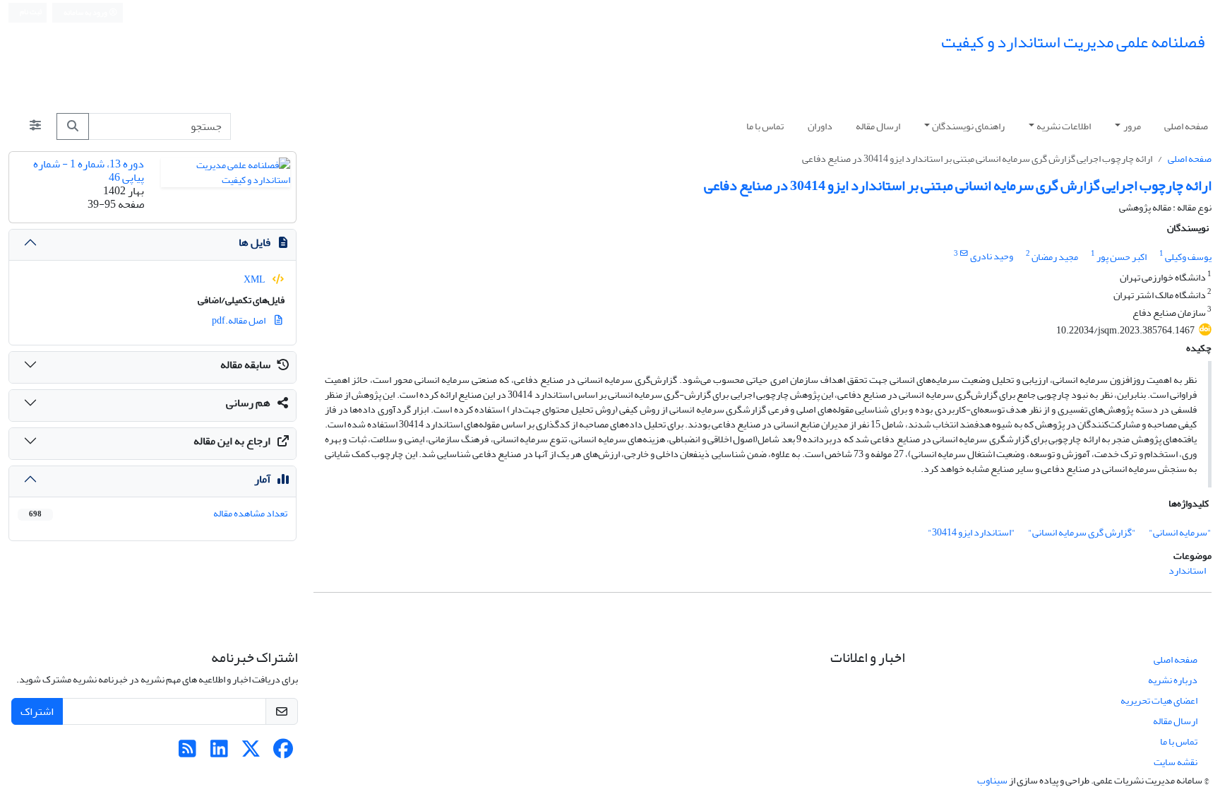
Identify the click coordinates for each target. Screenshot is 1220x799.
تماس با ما (765, 126)
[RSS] (187, 752)
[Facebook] (283, 752)
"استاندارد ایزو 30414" (971, 532)
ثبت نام (31, 12)
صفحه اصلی (1186, 126)
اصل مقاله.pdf (239, 320)
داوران (820, 126)
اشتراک (37, 711)
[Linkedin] (219, 752)
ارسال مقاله (878, 126)
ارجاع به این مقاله (231, 440)
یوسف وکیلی (1188, 256)
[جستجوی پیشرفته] (35, 126)
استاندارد (1187, 570)
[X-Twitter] (251, 752)
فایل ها (254, 242)
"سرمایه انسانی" (1180, 532)
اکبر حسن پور (1121, 256)
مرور (1132, 126)
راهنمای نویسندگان (968, 126)
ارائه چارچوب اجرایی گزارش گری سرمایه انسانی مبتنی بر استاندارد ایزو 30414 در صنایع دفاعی (958, 185)
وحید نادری (991, 256)
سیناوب (992, 780)
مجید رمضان (1054, 256)
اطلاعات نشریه (1063, 126)
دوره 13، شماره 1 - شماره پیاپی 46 (88, 170)
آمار (262, 479)
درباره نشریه (1172, 679)
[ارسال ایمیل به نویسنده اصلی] (964, 254)
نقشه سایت (1175, 761)
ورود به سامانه (86, 13)
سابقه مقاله (245, 364)
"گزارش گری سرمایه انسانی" (1082, 532)
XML (255, 279)
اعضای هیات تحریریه (1158, 700)
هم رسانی (248, 402)
